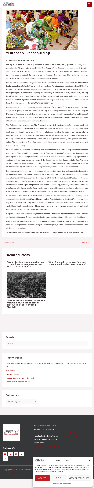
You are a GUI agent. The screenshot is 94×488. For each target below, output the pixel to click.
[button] (89, 460)
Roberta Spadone (12, 374)
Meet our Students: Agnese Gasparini (20, 378)
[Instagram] (16, 454)
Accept (42, 478)
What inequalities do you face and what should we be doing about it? (67, 263)
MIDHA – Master (73, 432)
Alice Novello (10, 370)
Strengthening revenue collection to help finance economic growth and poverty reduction (25, 264)
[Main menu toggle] (89, 4)
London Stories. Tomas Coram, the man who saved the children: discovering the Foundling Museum (26, 303)
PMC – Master (71, 426)
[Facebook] (5, 454)
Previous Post (9, 242)
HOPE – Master (72, 429)
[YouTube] (21, 454)
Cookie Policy (57, 483)
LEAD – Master (72, 436)
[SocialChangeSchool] (9, 4)
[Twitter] (10, 454)
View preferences (79, 478)
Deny (59, 478)
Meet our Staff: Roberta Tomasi (18, 382)
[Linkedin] (5, 458)
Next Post (86, 242)
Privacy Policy (67, 483)
